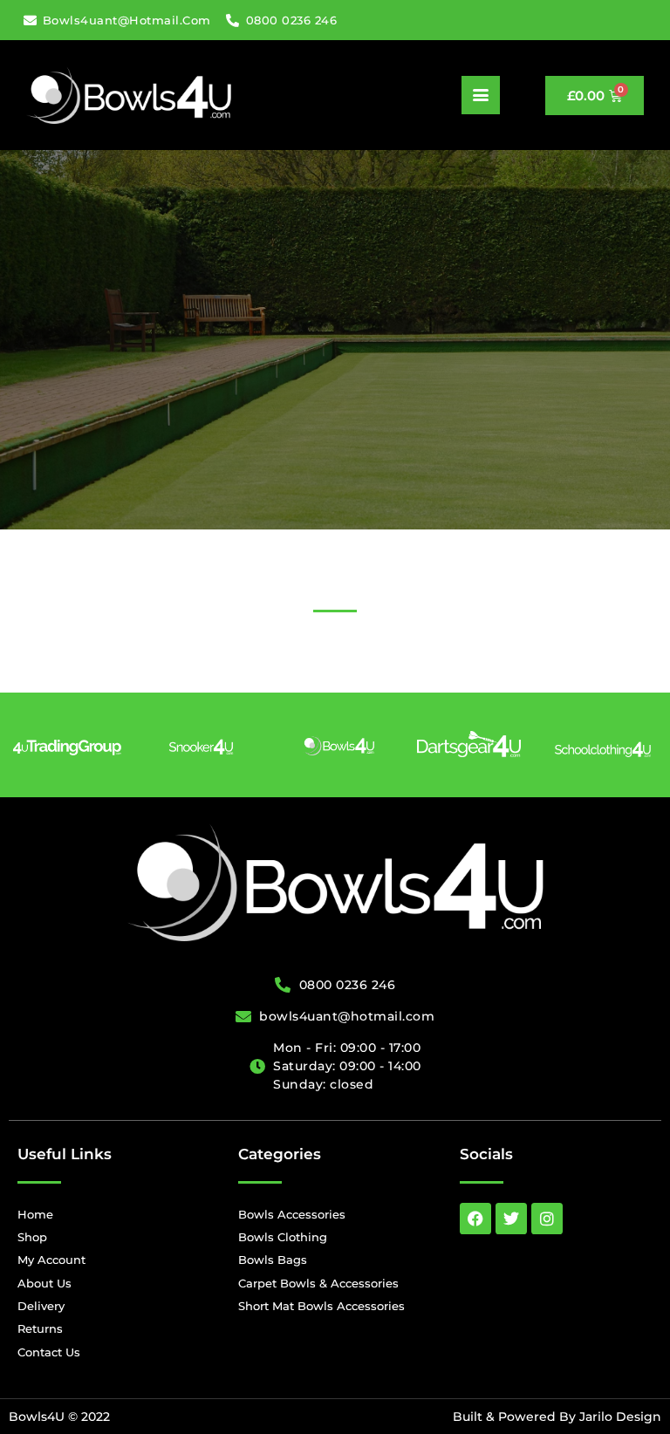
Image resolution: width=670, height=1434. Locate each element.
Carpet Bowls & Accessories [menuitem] (318, 1283)
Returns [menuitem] (40, 1328)
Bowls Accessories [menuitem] (291, 1214)
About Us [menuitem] (44, 1283)
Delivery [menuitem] (41, 1306)
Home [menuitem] (35, 1214)
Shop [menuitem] (32, 1237)
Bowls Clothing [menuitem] (282, 1237)
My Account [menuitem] (51, 1260)
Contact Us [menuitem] (48, 1352)
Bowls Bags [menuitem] (272, 1260)
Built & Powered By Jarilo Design (557, 1416)
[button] (480, 95)
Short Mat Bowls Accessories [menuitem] (321, 1306)
